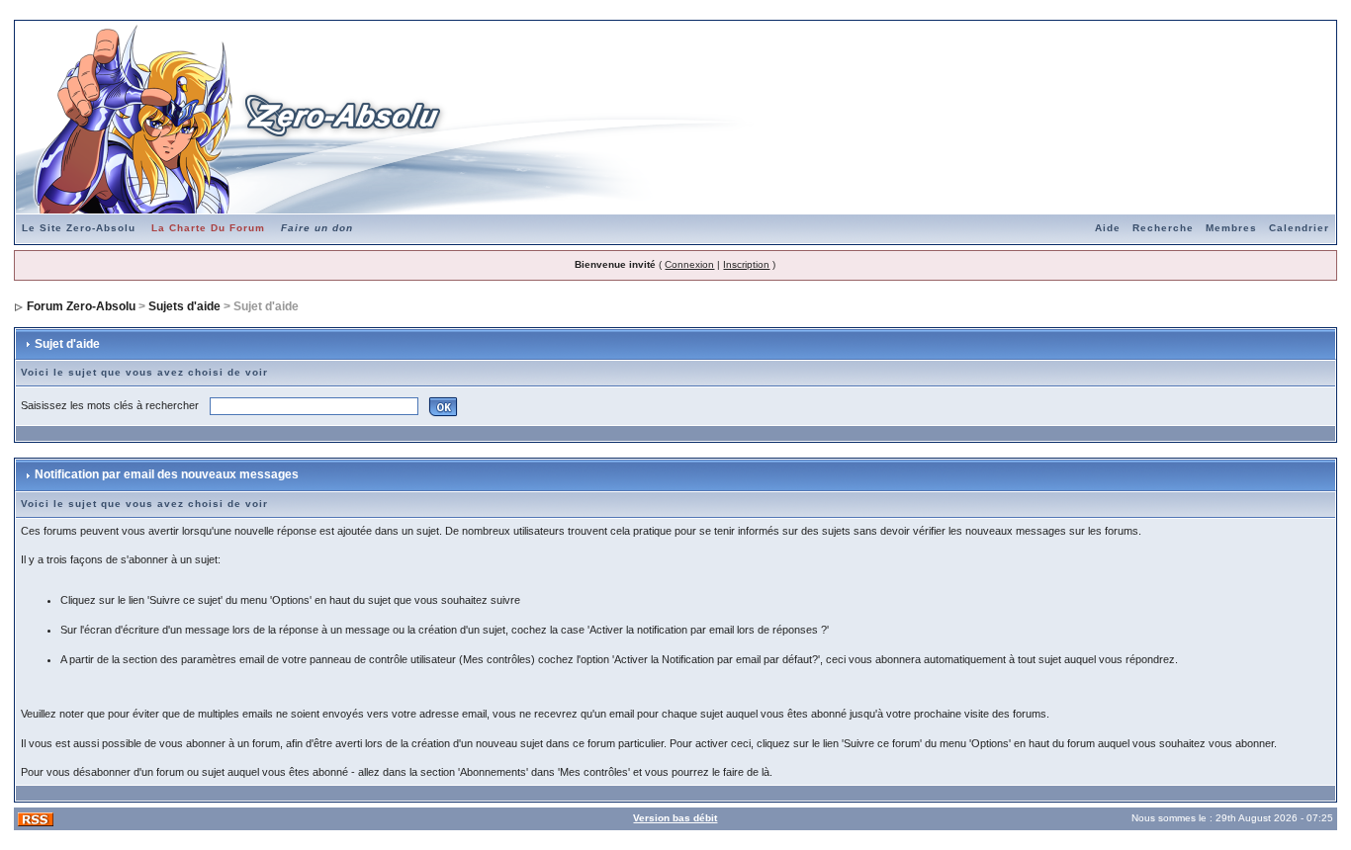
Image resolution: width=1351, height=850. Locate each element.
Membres (1231, 227)
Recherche (1163, 227)
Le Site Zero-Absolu (78, 227)
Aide (1108, 227)
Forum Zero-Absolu (81, 306)
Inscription (746, 264)
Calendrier (1299, 227)
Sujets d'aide (184, 306)
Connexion (689, 264)
